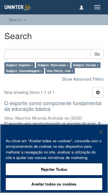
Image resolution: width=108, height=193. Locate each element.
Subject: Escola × (85, 65)
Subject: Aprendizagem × (24, 71)
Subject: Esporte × (19, 65)
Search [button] (16, 19)
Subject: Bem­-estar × (53, 65)
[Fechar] (101, 132)
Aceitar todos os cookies (53, 184)
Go (97, 54)
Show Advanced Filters (83, 79)
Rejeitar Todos (54, 169)
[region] (54, 158)
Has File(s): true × (60, 71)
